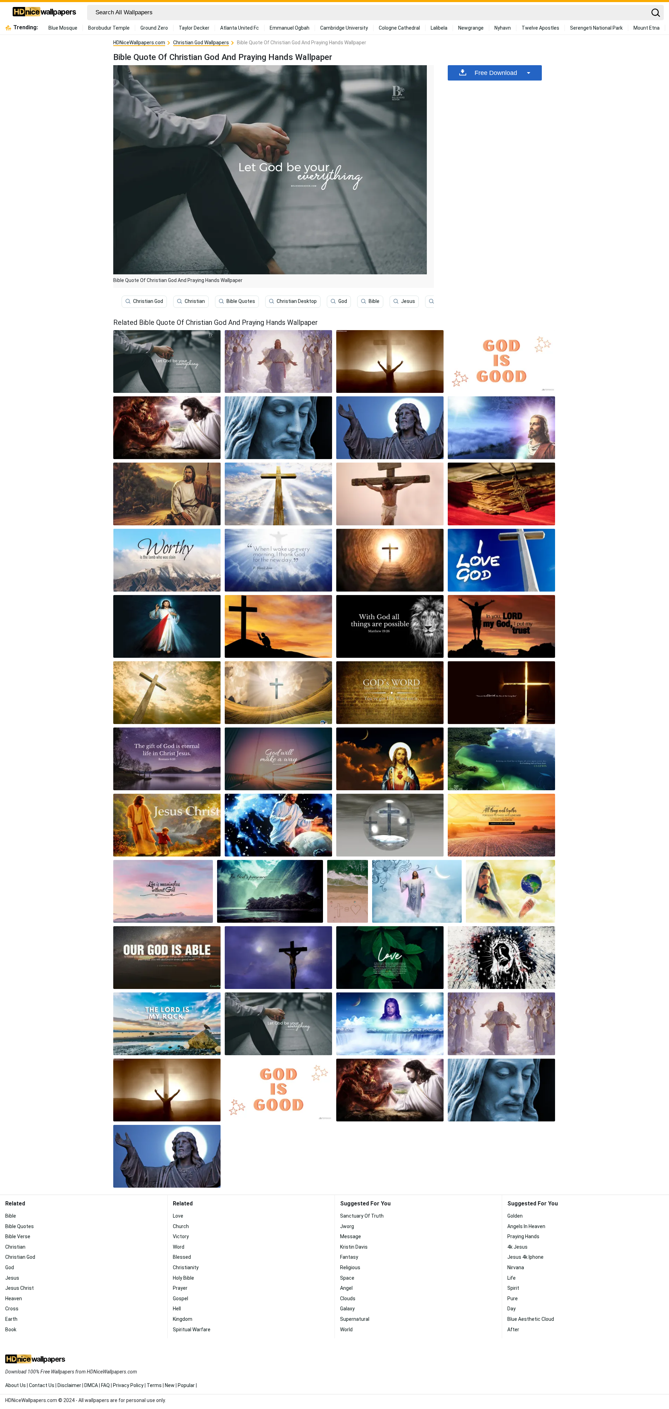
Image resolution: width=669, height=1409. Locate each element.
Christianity (186, 1267)
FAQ (105, 1385)
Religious (350, 1267)
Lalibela (439, 28)
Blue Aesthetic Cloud (530, 1319)
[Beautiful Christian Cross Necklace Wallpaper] (501, 494)
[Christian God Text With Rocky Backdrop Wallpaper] (167, 1023)
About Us (15, 1385)
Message (350, 1236)
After (513, 1329)
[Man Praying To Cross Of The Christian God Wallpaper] (390, 361)
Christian (195, 301)
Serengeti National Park (596, 28)
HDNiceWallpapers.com (139, 42)
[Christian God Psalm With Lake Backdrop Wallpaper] (270, 891)
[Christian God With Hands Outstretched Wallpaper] (390, 427)
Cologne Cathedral (399, 28)
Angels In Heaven (526, 1226)
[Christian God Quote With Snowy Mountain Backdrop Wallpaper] (167, 560)
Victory (181, 1236)
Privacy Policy (128, 1385)
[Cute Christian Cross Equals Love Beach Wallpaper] (347, 891)
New (170, 1385)
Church (181, 1226)
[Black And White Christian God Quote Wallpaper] (390, 626)
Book (10, 1329)
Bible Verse (17, 1236)
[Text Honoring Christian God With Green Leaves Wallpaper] (390, 957)
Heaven (13, 1298)
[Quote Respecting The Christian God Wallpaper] (163, 891)
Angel (346, 1288)
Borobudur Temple (109, 28)
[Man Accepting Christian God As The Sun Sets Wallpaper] (501, 626)
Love (178, 1216)
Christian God (148, 301)
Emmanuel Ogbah (289, 28)
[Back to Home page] (44, 12)
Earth (11, 1319)
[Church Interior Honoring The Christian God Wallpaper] (501, 692)
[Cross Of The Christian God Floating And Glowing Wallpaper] (278, 692)
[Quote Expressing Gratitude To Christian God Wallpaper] (278, 560)
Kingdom (182, 1319)
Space (347, 1278)
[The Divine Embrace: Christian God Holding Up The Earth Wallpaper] (510, 891)
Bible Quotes (240, 301)
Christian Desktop (297, 301)
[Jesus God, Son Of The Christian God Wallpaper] (167, 825)
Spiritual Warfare (191, 1329)
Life (511, 1278)
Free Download (496, 72)
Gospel (180, 1298)
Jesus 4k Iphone (525, 1257)
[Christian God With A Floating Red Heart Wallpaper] (390, 759)
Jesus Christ (19, 1288)
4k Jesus (517, 1247)
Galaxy (347, 1308)
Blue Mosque (62, 28)
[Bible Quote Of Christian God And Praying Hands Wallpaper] (278, 1023)
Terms (154, 1385)
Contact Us (41, 1385)
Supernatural (354, 1319)
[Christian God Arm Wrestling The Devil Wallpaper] (167, 427)
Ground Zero (154, 28)
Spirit (513, 1288)
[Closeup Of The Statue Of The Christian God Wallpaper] (278, 427)
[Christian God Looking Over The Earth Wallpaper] (278, 825)
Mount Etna (646, 28)
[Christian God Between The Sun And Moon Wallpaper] (390, 1023)
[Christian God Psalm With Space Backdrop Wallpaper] (167, 957)
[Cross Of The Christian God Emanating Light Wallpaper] (167, 692)
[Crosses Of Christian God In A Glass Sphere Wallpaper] (390, 825)
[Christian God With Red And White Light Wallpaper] (167, 626)
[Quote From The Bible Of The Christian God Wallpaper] (501, 825)
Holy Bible (183, 1278)
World (346, 1329)
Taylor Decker (194, 28)
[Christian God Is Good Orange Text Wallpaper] (501, 361)
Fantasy (349, 1257)
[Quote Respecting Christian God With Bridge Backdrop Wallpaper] (278, 759)
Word (178, 1247)
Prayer (180, 1288)
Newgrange (471, 28)
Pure (512, 1298)
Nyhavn (502, 28)
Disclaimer (69, 1385)
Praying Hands (523, 1236)
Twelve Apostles (540, 28)
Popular (186, 1385)
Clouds (347, 1298)
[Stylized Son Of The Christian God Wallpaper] (501, 957)
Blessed (182, 1257)
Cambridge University (344, 28)
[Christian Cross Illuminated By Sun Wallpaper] (278, 494)
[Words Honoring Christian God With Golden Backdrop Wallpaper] (390, 692)
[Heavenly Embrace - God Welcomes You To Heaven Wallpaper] (278, 361)
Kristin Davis (354, 1247)
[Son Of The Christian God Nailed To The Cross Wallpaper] (278, 957)
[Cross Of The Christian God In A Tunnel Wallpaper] (390, 560)
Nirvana (515, 1267)
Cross (11, 1308)
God (342, 301)
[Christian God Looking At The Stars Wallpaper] (501, 427)
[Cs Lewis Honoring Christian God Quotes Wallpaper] (501, 759)
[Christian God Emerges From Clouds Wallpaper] (416, 891)
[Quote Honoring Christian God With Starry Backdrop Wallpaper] (167, 759)
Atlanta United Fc (239, 28)
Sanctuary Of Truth (362, 1216)
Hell (177, 1308)
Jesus (408, 301)
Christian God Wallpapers (201, 42)
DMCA (91, 1385)
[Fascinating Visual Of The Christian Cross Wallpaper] (390, 494)
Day (511, 1308)
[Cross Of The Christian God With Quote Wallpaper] (501, 560)
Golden (515, 1216)
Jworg (347, 1226)
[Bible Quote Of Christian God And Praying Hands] (167, 361)
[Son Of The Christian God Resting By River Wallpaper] (167, 494)
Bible (374, 301)
